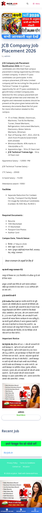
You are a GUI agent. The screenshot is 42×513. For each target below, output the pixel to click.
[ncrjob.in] (11, 3)
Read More (21, 415)
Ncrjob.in (8, 452)
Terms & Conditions (27, 463)
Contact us (16, 466)
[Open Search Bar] (27, 3)
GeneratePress (32, 473)
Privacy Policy (12, 463)
